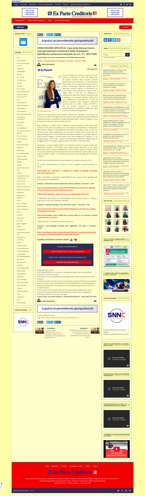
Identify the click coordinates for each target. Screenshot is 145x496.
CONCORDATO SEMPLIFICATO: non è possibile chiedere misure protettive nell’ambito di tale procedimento (55, 334)
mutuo (19, 200)
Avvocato (19, 86)
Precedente (51, 328)
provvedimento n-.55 (72, 318)
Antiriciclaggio (21, 71)
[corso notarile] (23, 322)
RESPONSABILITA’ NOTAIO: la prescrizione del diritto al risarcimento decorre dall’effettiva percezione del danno (79, 333)
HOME (16, 4)
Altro (18, 57)
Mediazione (20, 192)
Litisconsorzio (21, 184)
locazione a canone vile (23, 187)
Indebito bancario (22, 159)
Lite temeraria (21, 181)
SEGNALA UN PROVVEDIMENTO (80, 4)
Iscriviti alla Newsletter (62, 20)
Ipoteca (19, 165)
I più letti (106, 66)
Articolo (19, 83)
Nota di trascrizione (22, 209)
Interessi (19, 162)
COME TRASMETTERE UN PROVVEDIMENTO (67, 251)
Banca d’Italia (45, 318)
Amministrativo (21, 60)
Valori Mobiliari (21, 303)
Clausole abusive (22, 102)
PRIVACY (65, 4)
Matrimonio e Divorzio (23, 190)
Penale (19, 226)
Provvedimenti (20, 20)
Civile (18, 100)
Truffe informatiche (22, 291)
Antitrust (19, 74)
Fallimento (20, 147)
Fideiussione (20, 150)
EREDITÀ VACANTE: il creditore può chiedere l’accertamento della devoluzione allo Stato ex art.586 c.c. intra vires (115, 72)
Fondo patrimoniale (23, 153)
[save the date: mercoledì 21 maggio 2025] (117, 256)
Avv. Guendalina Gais (44, 111)
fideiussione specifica (58, 318)
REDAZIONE (32, 4)
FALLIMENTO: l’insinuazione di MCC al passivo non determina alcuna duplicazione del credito (115, 136)
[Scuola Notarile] (117, 315)
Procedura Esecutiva (23, 248)
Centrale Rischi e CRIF (23, 92)
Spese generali (21, 271)
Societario (20, 265)
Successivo (84, 328)
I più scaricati (123, 66)
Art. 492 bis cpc (21, 80)
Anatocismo (20, 68)
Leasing (19, 173)
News (50, 20)
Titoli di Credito (21, 285)
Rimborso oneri (21, 262)
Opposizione (20, 218)
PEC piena (20, 221)
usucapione (20, 297)
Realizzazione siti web (20, 490)
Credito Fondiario (22, 136)
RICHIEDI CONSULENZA (45, 4)
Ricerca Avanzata (109, 57)
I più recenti (114, 66)
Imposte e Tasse (21, 156)
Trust (18, 294)
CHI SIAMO (23, 4)
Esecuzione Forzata (22, 145)
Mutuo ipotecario (22, 206)
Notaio (19, 212)
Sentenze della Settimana (36, 20)
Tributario (20, 288)
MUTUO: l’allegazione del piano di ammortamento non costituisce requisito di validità (114, 85)
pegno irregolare (22, 224)
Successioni (20, 276)
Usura (18, 300)
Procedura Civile (21, 245)
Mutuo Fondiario (22, 203)
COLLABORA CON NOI (75, 466)
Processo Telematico (23, 251)
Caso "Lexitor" (21, 89)
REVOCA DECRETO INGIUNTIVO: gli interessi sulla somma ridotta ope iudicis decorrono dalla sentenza (114, 97)
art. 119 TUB (20, 77)
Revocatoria (20, 259)
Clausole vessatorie (22, 105)
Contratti (19, 125)
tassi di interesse (22, 279)
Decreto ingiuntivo (22, 139)
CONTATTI (58, 4)
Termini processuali (22, 282)
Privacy (19, 242)
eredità (19, 142)
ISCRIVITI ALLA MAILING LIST (67, 262)
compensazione (21, 111)
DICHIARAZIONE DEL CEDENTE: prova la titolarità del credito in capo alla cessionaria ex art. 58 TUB (116, 148)
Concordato (20, 122)
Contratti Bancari (22, 128)
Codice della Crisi (22, 108)
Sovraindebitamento (23, 268)
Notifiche (19, 215)
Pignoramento (21, 229)
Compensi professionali (24, 114)
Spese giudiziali (21, 274)
